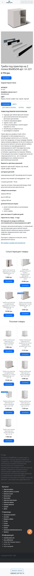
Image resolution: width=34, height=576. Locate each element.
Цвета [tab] (14, 104)
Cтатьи (6, 523)
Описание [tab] (6, 104)
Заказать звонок (17, 570)
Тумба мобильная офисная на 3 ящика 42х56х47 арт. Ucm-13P (9, 403)
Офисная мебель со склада (11, 491)
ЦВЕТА (5, 508)
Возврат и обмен (8, 519)
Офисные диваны (9, 502)
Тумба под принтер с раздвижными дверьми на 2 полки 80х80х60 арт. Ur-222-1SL (8, 305)
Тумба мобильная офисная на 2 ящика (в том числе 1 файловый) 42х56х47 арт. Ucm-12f (25, 344)
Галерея (6, 506)
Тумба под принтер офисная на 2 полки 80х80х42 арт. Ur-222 (25, 304)
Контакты (6, 525)
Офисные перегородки (10, 500)
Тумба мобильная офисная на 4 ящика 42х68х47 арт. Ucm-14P (25, 373)
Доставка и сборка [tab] (9, 107)
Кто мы (6, 521)
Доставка (6, 517)
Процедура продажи (9, 514)
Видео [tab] (28, 107)
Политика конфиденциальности (13, 529)
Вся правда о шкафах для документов (13, 243)
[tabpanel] (17, 178)
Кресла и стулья (8, 493)
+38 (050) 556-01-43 (9, 538)
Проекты (6, 532)
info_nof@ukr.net (8, 540)
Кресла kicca (7, 496)
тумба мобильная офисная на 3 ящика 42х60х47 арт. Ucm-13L (9, 342)
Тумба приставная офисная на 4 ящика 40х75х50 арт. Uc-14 (9, 432)
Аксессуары (7, 498)
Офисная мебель (8, 489)
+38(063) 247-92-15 (17, 573)
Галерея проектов (9, 504)
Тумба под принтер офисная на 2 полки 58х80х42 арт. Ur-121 (8, 272)
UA (22, 2)
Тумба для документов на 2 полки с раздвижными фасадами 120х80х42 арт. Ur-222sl (25, 274)
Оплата (6, 527)
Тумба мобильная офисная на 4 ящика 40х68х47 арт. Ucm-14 (25, 403)
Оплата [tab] (21, 107)
